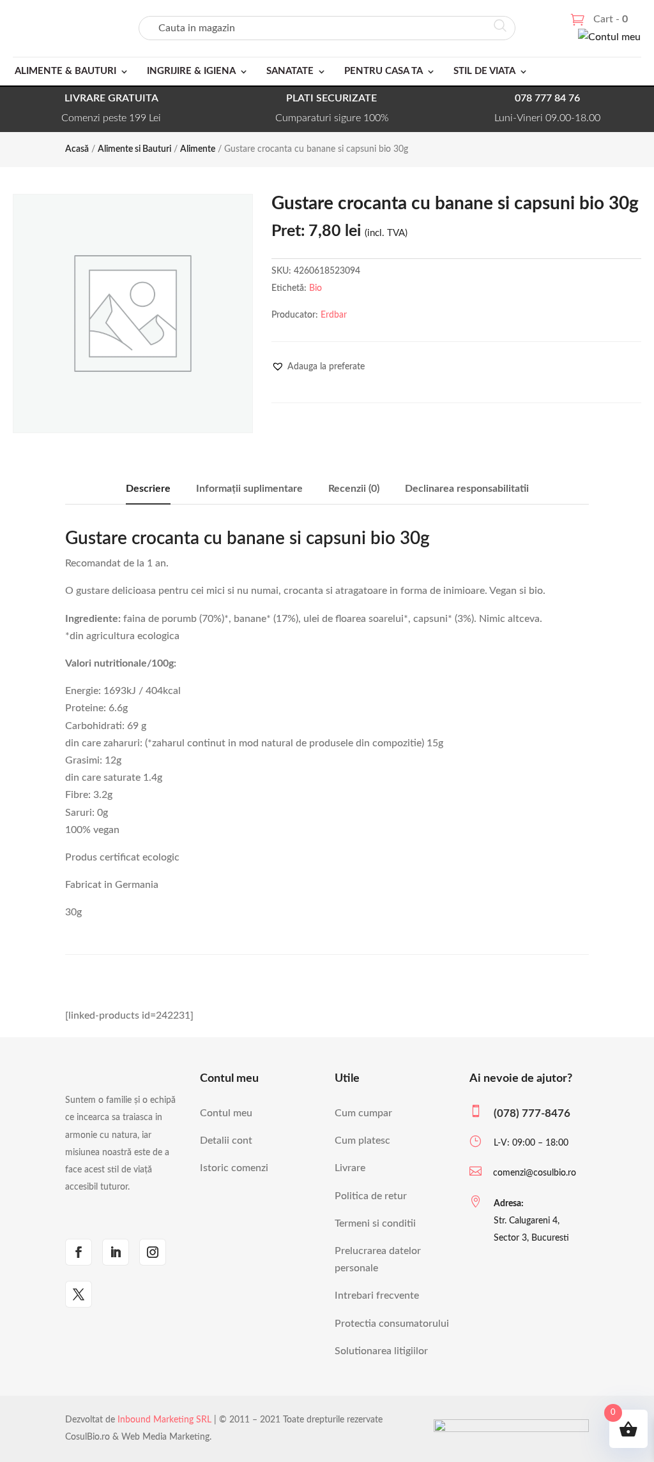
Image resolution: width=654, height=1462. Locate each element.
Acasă (77, 149)
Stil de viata (484, 71)
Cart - (610, 19)
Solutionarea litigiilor (381, 1351)
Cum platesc (362, 1140)
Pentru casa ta (383, 71)
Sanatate (290, 71)
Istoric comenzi (234, 1168)
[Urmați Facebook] (78, 1252)
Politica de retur (371, 1196)
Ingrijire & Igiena (191, 71)
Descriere (148, 489)
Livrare (350, 1168)
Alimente (197, 149)
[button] (318, 367)
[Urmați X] (78, 1294)
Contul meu (226, 1113)
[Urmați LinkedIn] (115, 1252)
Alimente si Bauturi (134, 149)
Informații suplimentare (249, 489)
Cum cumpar (363, 1113)
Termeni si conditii (375, 1223)
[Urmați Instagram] (152, 1252)
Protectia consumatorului (392, 1323)
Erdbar (334, 315)
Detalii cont (226, 1140)
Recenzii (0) (353, 489)
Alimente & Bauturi (65, 71)
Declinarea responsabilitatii (467, 489)
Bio (315, 288)
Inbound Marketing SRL (164, 1419)
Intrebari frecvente (377, 1295)
